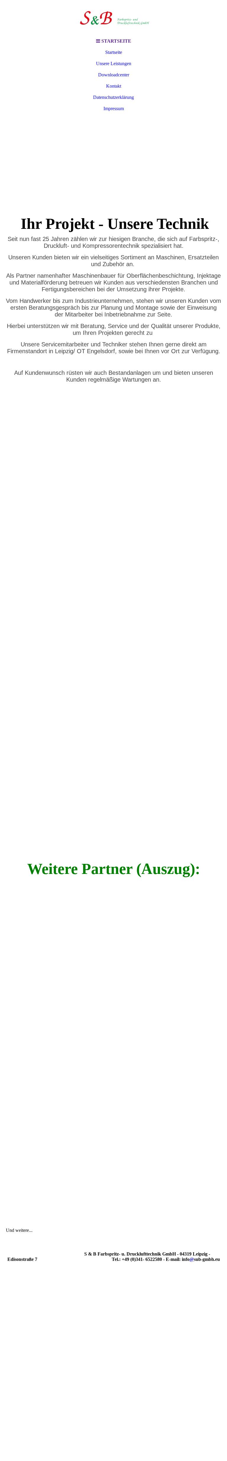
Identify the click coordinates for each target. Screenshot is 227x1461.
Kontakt (113, 86)
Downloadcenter (113, 74)
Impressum (113, 108)
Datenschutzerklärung (113, 97)
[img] (113, 18)
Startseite (113, 52)
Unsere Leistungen (113, 63)
